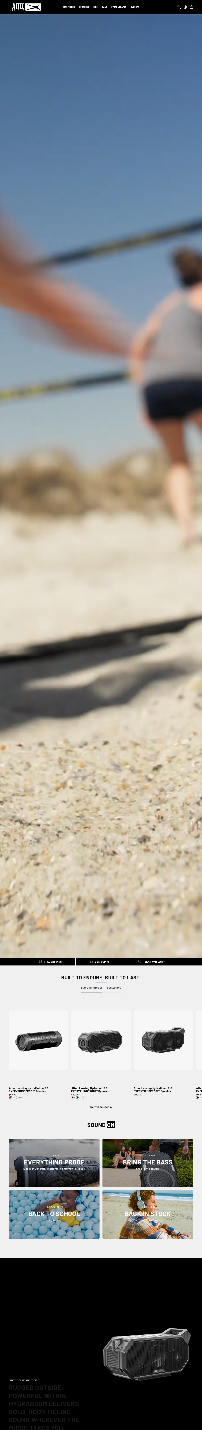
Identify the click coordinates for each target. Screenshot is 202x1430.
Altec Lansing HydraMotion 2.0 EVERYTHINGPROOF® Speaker (29, 1089)
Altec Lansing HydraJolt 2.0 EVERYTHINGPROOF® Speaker (90, 1089)
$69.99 (75, 1095)
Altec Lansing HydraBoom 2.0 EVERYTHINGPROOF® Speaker (153, 1089)
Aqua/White (15, 1097)
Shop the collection (101, 1107)
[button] (68, 7)
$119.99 (137, 1095)
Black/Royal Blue (77, 1097)
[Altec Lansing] (27, 7)
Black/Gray (10, 1097)
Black (197, 1097)
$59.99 (12, 1095)
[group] (101, 1048)
